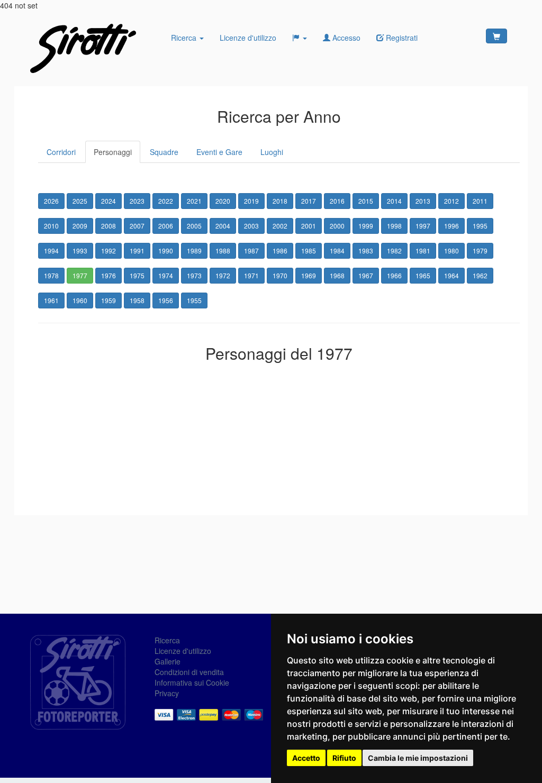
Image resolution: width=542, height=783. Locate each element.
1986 (280, 250)
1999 (365, 225)
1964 (451, 275)
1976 (108, 275)
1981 (422, 250)
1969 (308, 275)
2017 (308, 200)
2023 (137, 200)
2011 (480, 200)
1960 (80, 300)
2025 (80, 200)
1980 (451, 250)
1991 (137, 250)
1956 (165, 300)
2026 (51, 200)
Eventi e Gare (219, 152)
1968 (337, 275)
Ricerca (184, 37)
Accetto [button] (306, 757)
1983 (365, 250)
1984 (337, 250)
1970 (280, 275)
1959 (108, 300)
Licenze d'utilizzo (248, 37)
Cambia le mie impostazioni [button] (418, 757)
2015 (365, 200)
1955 (194, 300)
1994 (51, 250)
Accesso (345, 37)
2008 (108, 225)
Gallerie (167, 661)
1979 (480, 250)
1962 (480, 275)
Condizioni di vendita (189, 672)
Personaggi (113, 152)
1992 (108, 250)
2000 (337, 225)
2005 (194, 225)
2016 (337, 200)
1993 (80, 250)
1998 (394, 225)
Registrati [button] (401, 37)
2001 (308, 225)
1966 (394, 275)
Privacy (167, 693)
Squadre (164, 152)
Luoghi (271, 152)
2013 (422, 200)
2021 (194, 200)
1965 (422, 275)
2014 (394, 200)
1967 (365, 275)
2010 (51, 225)
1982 (394, 250)
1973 (194, 275)
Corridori (61, 152)
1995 (480, 225)
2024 (108, 200)
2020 (222, 200)
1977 (80, 275)
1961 (51, 300)
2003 (251, 225)
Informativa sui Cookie (192, 682)
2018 (280, 200)
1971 (251, 275)
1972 (222, 275)
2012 (451, 200)
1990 (165, 250)
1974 (165, 275)
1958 (137, 300)
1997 (422, 225)
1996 (451, 225)
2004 (222, 225)
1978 (51, 275)
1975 (137, 275)
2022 (165, 200)
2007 (137, 225)
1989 (194, 250)
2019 (251, 200)
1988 (222, 250)
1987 (251, 250)
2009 (80, 225)
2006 (165, 225)
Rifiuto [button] (344, 757)
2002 (280, 225)
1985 (308, 250)
